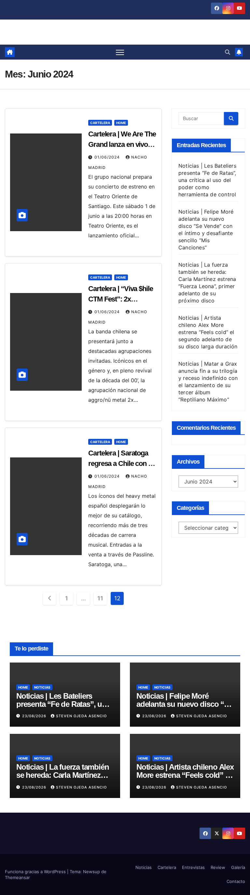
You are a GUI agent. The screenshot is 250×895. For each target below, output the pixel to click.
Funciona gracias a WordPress (36, 871)
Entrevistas (193, 867)
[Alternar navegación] (120, 52)
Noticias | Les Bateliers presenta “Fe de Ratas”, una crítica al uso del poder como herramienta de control (207, 180)
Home (121, 123)
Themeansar (17, 877)
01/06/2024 (107, 157)
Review (218, 867)
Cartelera (100, 123)
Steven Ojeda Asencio (81, 716)
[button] (227, 52)
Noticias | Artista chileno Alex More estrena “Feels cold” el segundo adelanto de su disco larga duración (208, 332)
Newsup (91, 871)
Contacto (236, 881)
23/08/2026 (35, 716)
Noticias (42, 687)
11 (100, 598)
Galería (238, 867)
